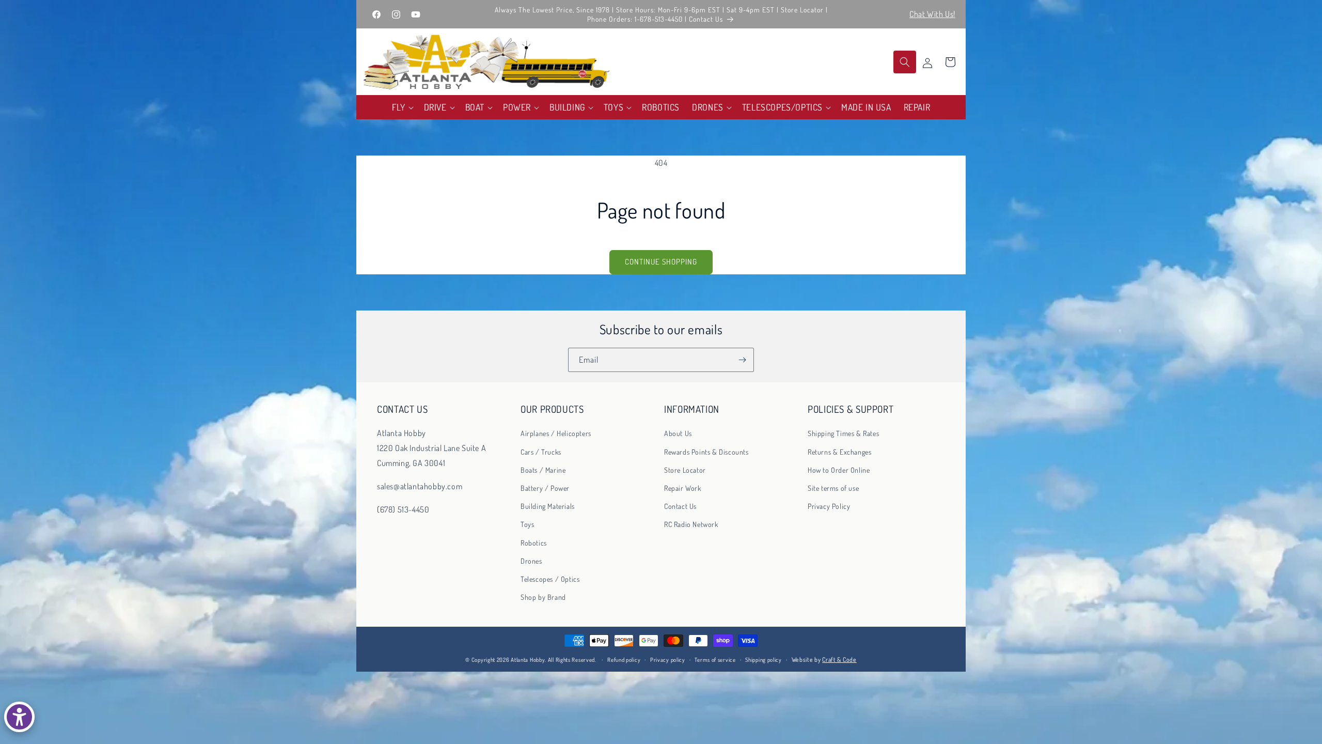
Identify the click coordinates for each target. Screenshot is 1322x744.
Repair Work (682, 488)
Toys (527, 524)
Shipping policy (763, 659)
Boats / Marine (543, 470)
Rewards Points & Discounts (706, 451)
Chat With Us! (932, 14)
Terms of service (715, 659)
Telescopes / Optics (550, 579)
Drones (531, 560)
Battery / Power (545, 488)
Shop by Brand (543, 597)
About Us (678, 433)
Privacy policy (667, 659)
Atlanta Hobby (528, 659)
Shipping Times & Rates (843, 433)
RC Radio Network (691, 524)
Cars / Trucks (541, 451)
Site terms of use (833, 488)
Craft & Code (839, 659)
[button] (402, 107)
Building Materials (548, 506)
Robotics (534, 542)
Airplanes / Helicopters (556, 433)
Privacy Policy (829, 506)
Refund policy (623, 659)
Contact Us (680, 506)
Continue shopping (661, 262)
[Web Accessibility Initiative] (19, 717)
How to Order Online (839, 470)
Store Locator (685, 470)
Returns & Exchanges (839, 451)
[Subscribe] (742, 360)
